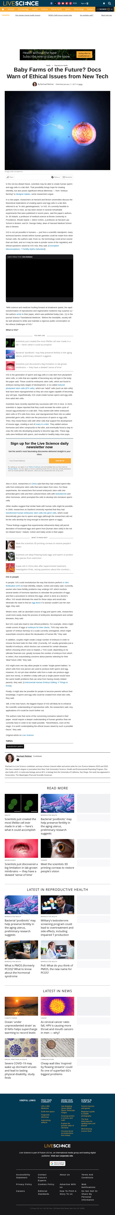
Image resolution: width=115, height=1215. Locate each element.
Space (67, 9)
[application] (39, 278)
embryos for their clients (39, 627)
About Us (65, 1175)
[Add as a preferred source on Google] (57, 1163)
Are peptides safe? (86, 15)
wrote (19, 314)
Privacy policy (24, 1184)
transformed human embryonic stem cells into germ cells (31, 513)
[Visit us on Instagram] (59, 3)
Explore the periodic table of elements (67, 1125)
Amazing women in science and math (67, 1118)
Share (11, 177)
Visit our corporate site (62, 1156)
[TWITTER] (18, 759)
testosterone (61, 494)
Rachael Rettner (47, 84)
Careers (20, 1191)
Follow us (57, 177)
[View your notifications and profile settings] (104, 3)
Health (35, 9)
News (80, 84)
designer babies (23, 194)
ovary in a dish (42, 424)
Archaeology (23, 9)
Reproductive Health (61, 65)
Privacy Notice (13, 469)
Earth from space (48, 1112)
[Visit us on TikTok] (70, 3)
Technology (79, 9)
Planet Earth (56, 9)
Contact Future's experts (42, 1178)
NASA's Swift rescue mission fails (60, 15)
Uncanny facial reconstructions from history (67, 1133)
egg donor (36, 603)
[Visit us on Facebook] (51, 3)
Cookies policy (46, 1184)
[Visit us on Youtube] (63, 3)
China (34, 484)
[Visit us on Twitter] (55, 3)
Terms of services (35, 467)
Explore (90, 9)
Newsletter (68, 177)
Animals (11, 9)
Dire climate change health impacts (27, 15)
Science (44, 9)
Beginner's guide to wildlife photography (88, 1114)
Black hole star (106, 15)
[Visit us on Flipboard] (66, 3)
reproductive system (15, 746)
